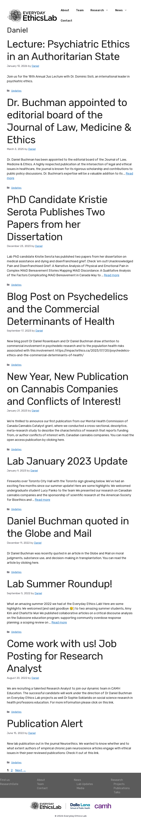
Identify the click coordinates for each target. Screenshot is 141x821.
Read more (111, 275)
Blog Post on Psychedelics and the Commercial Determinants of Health (67, 308)
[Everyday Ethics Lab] (32, 15)
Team (80, 10)
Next (20, 770)
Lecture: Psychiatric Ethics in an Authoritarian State (68, 50)
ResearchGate (9, 784)
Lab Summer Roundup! (59, 584)
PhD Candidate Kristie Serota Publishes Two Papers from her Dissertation (57, 218)
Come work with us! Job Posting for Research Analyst (62, 656)
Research (97, 10)
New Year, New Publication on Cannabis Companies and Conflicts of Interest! (67, 388)
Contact (66, 20)
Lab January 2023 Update (67, 461)
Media (80, 788)
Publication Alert (45, 723)
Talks (117, 792)
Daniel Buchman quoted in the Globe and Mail (68, 527)
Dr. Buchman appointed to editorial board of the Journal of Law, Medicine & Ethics (69, 121)
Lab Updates (85, 784)
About (65, 10)
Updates (16, 90)
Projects (119, 784)
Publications (122, 788)
